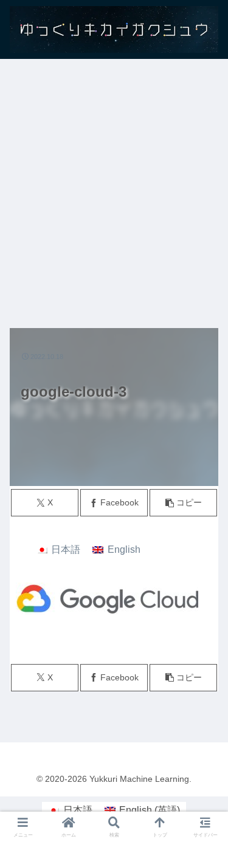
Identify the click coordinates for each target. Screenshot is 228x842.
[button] (183, 502)
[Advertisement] (114, 187)
